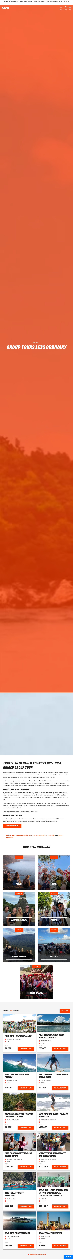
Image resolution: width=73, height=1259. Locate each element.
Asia (13, 835)
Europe (32, 835)
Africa (8, 835)
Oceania (51, 835)
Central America (22, 835)
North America (41, 835)
